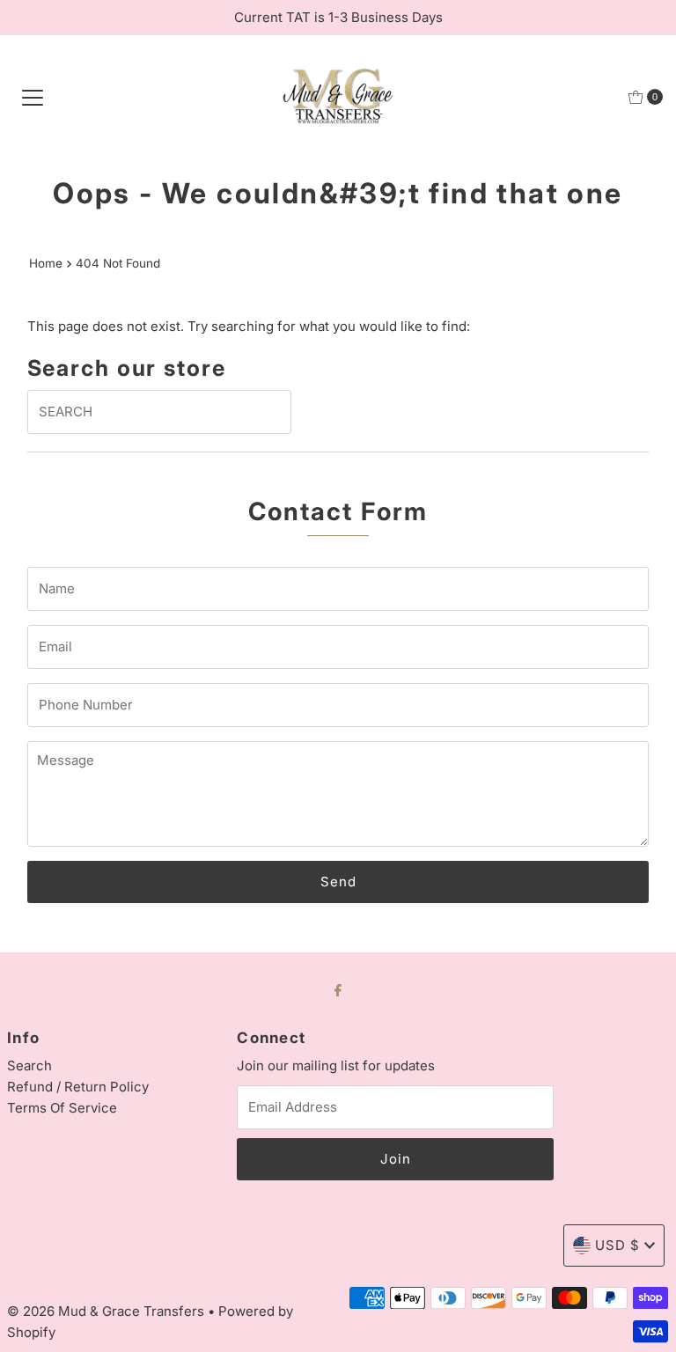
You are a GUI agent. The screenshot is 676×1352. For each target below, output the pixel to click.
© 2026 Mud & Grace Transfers (107, 1311)
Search (29, 1065)
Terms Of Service (62, 1107)
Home (45, 263)
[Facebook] (338, 989)
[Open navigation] (32, 97)
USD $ (617, 1245)
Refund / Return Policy (78, 1086)
